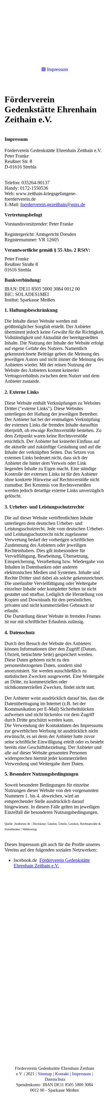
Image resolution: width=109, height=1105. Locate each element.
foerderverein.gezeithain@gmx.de (52, 204)
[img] (54, 30)
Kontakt (62, 1074)
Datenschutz (55, 1079)
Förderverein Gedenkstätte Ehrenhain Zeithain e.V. (52, 863)
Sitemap (45, 1074)
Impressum (81, 1074)
